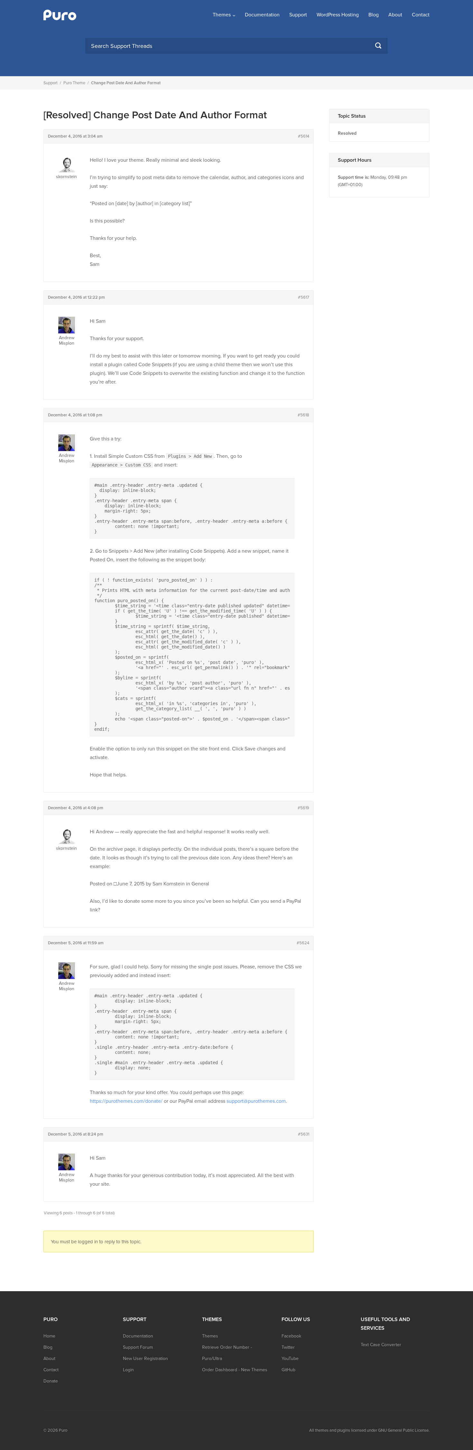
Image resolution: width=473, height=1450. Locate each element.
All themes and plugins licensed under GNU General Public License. (369, 1430)
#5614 (303, 136)
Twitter (288, 1347)
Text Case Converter (381, 1344)
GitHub (288, 1370)
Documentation (262, 15)
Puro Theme (74, 83)
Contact (421, 15)
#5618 (303, 415)
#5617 (303, 297)
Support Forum (138, 1347)
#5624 (303, 943)
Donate (50, 1381)
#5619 (303, 808)
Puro (63, 1430)
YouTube (290, 1358)
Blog (373, 15)
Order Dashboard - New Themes (234, 1370)
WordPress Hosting (338, 15)
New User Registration (145, 1358)
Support (298, 15)
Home (49, 1336)
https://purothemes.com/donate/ (126, 1101)
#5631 (303, 1134)
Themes (222, 15)
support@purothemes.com (256, 1101)
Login (128, 1370)
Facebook (291, 1336)
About (395, 15)
